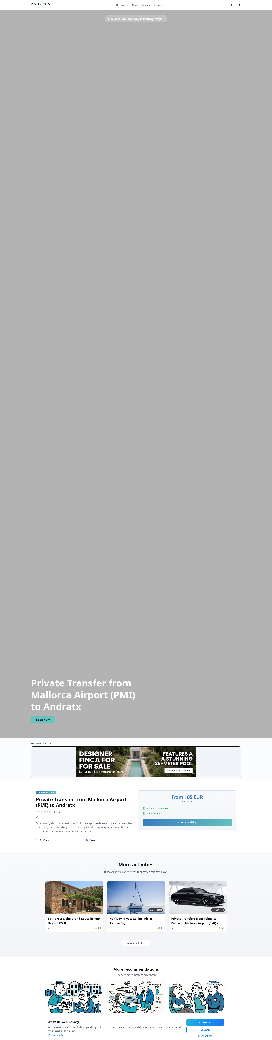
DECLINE (205, 1029)
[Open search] (232, 5)
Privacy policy (57, 1035)
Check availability (187, 822)
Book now (43, 720)
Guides (146, 4)
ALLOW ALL (205, 1022)
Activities (159, 4)
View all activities (136, 943)
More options (205, 1035)
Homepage (122, 4)
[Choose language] (238, 5)
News (135, 4)
